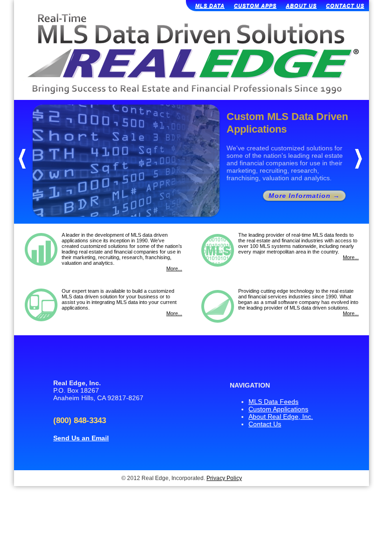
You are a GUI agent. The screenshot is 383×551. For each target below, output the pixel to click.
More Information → (304, 195)
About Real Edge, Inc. (280, 416)
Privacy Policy (224, 478)
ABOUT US (301, 5)
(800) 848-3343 (79, 420)
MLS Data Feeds (273, 401)
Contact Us (264, 424)
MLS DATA (210, 5)
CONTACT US (345, 5)
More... (174, 268)
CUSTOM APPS (255, 5)
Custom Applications (278, 409)
